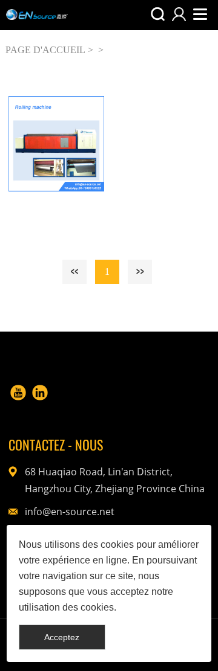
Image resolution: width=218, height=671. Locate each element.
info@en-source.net (69, 511)
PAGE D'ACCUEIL (45, 50)
